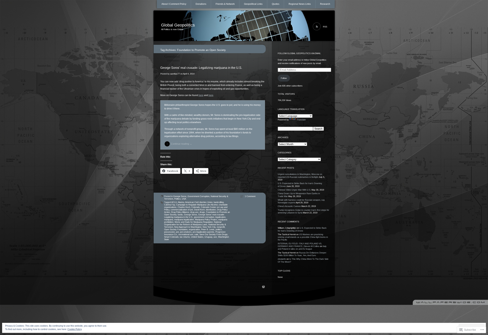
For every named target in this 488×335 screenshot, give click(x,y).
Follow (284, 78)
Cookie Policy (74, 329)
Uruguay (208, 237)
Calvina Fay (169, 205)
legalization (220, 217)
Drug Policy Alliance (180, 212)
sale (196, 234)
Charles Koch (184, 207)
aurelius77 (175, 74)
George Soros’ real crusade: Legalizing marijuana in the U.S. (201, 67)
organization (194, 229)
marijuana (168, 219)
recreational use (185, 234)
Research (325, 4)
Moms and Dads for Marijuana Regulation (194, 222)
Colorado (195, 207)
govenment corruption (204, 217)
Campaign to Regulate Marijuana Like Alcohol (197, 205)
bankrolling (219, 202)
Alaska (181, 202)
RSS (325, 27)
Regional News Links (300, 4)
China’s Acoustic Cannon (289, 206)
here (201, 95)
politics (219, 229)
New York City (209, 227)
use (215, 237)
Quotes (275, 4)
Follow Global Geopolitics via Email (299, 53)
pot (177, 232)
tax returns (185, 237)
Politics (177, 199)
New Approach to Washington (187, 227)
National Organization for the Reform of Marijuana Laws (192, 223)
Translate (301, 120)
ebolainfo (282, 259)
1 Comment (250, 196)
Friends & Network (225, 4)
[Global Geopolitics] (244, 25)
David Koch (199, 209)
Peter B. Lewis (207, 229)
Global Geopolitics (178, 25)
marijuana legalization (184, 219)
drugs (202, 212)
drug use (194, 212)
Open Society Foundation (176, 229)
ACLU (174, 202)
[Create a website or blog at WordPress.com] (263, 287)
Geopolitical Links (253, 4)
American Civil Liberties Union (199, 202)
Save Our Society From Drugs (213, 234)
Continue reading (181, 144)
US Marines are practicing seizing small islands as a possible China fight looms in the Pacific (303, 237)
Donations (201, 4)
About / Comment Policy (173, 4)
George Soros (179, 196)
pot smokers (186, 232)
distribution (211, 209)
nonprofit (221, 227)
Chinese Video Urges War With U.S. (294, 190)
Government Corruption (198, 196)
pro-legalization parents (203, 232)
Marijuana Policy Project (206, 219)
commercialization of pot (182, 209)
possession (169, 232)
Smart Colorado (171, 237)
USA (184, 199)
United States (197, 237)
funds (180, 214)
